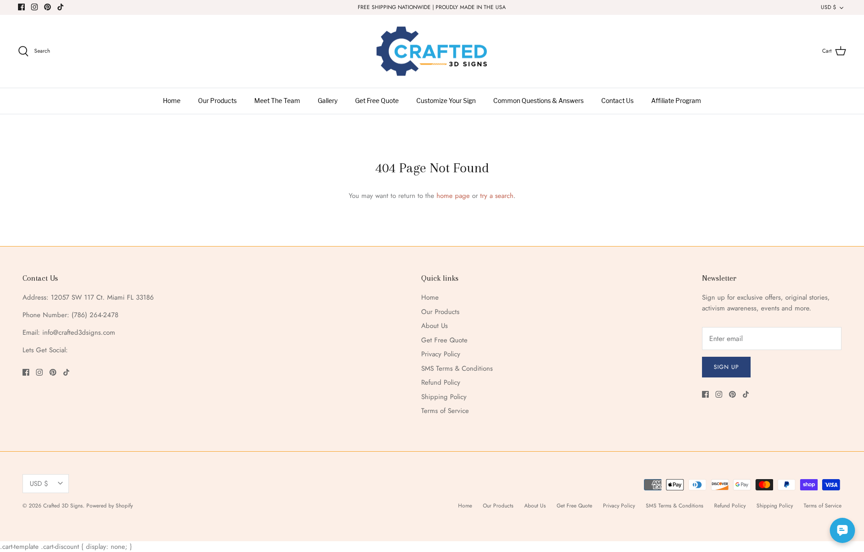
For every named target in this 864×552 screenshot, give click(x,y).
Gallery (328, 101)
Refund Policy (440, 382)
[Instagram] (34, 7)
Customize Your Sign (446, 101)
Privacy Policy (440, 354)
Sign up (726, 367)
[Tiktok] (60, 7)
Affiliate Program (676, 101)
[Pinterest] (47, 7)
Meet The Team (277, 101)
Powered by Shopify (109, 506)
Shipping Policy (444, 397)
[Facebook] (21, 7)
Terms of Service (445, 411)
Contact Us (617, 101)
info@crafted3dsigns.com (78, 332)
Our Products (217, 101)
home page (453, 196)
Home (171, 101)
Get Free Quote (377, 101)
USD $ (828, 7)
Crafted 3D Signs (63, 506)
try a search (496, 196)
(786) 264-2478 (95, 315)
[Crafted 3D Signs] (432, 51)
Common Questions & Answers (538, 101)
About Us (434, 326)
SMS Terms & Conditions (457, 368)
